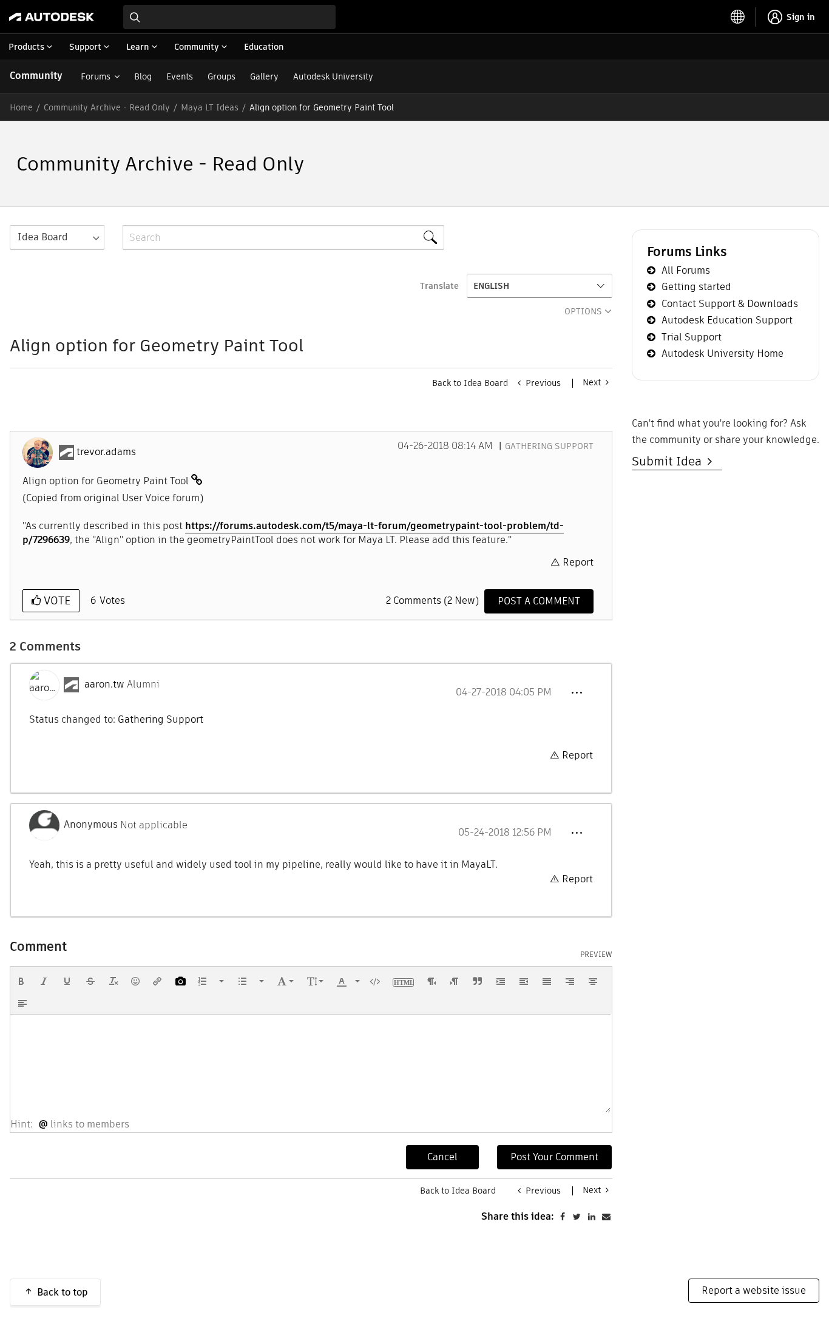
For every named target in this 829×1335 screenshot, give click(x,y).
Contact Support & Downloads (730, 304)
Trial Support (692, 337)
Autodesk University (333, 76)
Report (578, 562)
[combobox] (229, 17)
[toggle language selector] (738, 17)
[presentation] (21, 981)
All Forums (686, 270)
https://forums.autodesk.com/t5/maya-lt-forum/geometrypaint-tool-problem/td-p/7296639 (293, 533)
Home (21, 107)
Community (36, 76)
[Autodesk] (51, 17)
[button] (576, 693)
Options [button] (583, 311)
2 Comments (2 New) (432, 600)
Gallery (264, 76)
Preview (596, 954)
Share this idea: (517, 1216)
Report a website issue (754, 1290)
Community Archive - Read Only (107, 107)
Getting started (696, 287)
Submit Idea (670, 461)
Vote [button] (55, 600)
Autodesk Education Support (727, 320)
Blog (143, 76)
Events (179, 76)
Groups (221, 76)
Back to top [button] (62, 1292)
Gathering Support (549, 446)
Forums (95, 76)
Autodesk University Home (722, 353)
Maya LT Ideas (210, 107)
